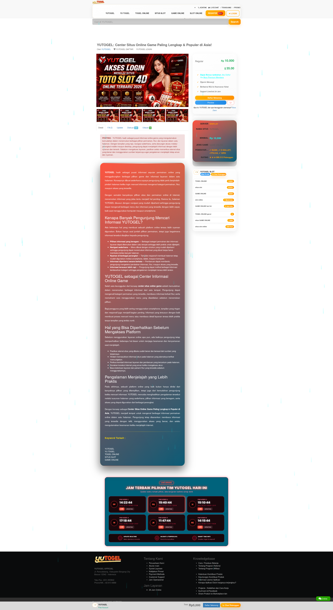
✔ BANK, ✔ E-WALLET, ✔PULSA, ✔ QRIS (220, 151)
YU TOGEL (125, 13)
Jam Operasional (156, 579)
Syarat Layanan (155, 568)
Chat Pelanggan (219, 174)
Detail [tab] (100, 127)
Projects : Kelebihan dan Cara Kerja (213, 588)
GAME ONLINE (177, 13)
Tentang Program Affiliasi (209, 568)
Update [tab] (120, 127)
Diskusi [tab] (132, 127)
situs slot (214, 187)
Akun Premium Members (213, 77)
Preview (210, 102)
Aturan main (154, 565)
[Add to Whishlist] (230, 102)
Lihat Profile (205, 174)
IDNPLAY (214, 123)
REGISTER (215, 13)
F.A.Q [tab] (110, 127)
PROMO (236, 7)
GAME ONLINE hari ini (214, 206)
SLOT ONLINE (196, 13)
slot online (214, 200)
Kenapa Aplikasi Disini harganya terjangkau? (217, 582)
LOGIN (233, 13)
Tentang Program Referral (209, 565)
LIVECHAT (214, 7)
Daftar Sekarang (215, 97)
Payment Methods (157, 574)
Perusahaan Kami (156, 563)
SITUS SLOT (160, 13)
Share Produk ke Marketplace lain (212, 593)
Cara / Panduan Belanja (208, 563)
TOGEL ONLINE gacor (214, 214)
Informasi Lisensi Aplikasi (209, 579)
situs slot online (214, 226)
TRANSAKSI (226, 7)
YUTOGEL (110, 13)
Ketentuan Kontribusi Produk (210, 574)
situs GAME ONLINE (214, 220)
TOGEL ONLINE (142, 13)
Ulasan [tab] (147, 127)
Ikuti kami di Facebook (207, 590)
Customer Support (157, 577)
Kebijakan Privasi (156, 571)
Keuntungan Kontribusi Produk (211, 577)
